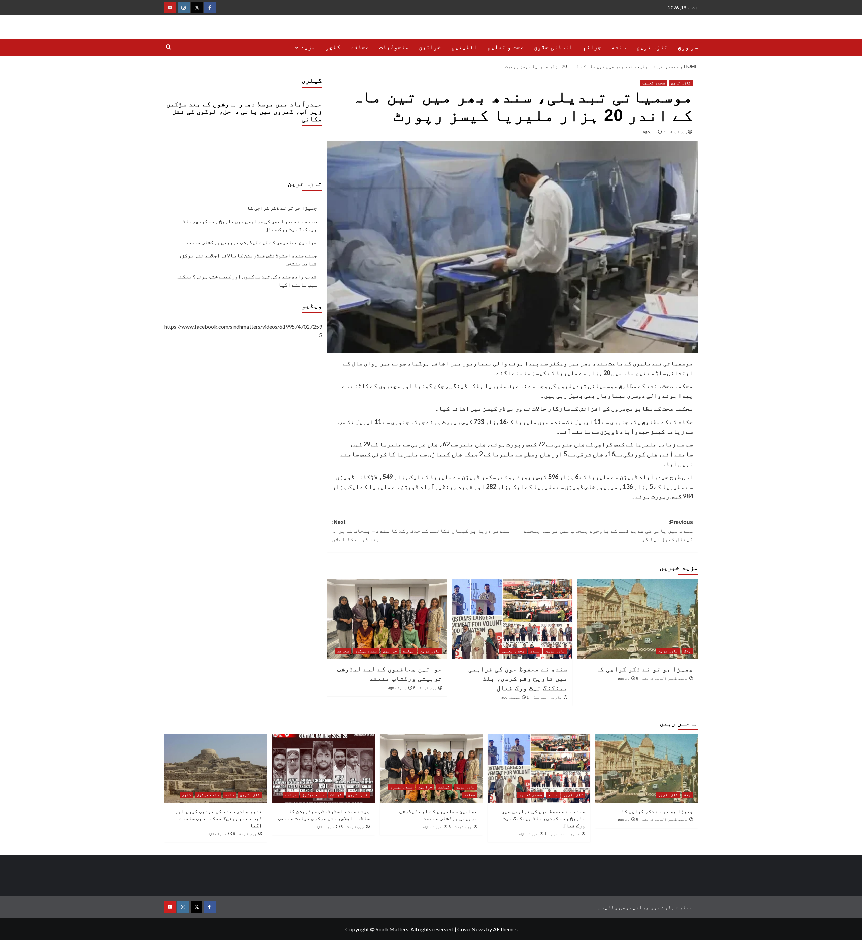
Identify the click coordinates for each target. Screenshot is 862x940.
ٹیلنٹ (409, 651)
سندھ (618, 47)
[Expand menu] (297, 48)
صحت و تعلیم (505, 47)
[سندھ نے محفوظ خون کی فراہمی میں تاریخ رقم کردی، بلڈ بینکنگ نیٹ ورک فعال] (512, 619)
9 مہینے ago (221, 834)
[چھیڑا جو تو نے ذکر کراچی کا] (637, 619)
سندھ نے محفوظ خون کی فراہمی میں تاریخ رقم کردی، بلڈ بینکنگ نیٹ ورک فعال (517, 678)
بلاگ (687, 651)
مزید (308, 47)
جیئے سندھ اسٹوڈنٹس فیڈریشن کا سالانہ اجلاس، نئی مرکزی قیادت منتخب (247, 259)
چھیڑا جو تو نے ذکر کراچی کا (644, 669)
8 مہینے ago (329, 827)
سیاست (291, 795)
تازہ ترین (652, 47)
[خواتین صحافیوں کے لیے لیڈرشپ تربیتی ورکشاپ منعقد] (387, 619)
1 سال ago (654, 131)
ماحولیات (394, 47)
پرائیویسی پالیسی (623, 907)
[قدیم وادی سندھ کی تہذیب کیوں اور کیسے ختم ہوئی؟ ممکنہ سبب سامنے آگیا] (215, 768)
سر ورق (688, 47)
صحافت (360, 47)
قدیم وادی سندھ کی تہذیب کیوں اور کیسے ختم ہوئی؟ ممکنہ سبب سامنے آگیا (246, 280)
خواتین (430, 47)
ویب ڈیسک (678, 131)
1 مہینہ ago (515, 697)
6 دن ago (628, 678)
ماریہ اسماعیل (547, 697)
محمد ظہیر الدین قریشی (665, 678)
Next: (420, 530)
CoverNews (471, 929)
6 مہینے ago (401, 688)
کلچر (333, 47)
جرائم (592, 47)
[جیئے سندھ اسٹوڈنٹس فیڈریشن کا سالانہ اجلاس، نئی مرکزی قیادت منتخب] (323, 768)
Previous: (608, 530)
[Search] (168, 47)
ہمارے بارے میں (671, 907)
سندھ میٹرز (366, 651)
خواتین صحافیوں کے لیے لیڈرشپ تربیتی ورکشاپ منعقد (251, 242)
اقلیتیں (464, 47)
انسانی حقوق (553, 47)
